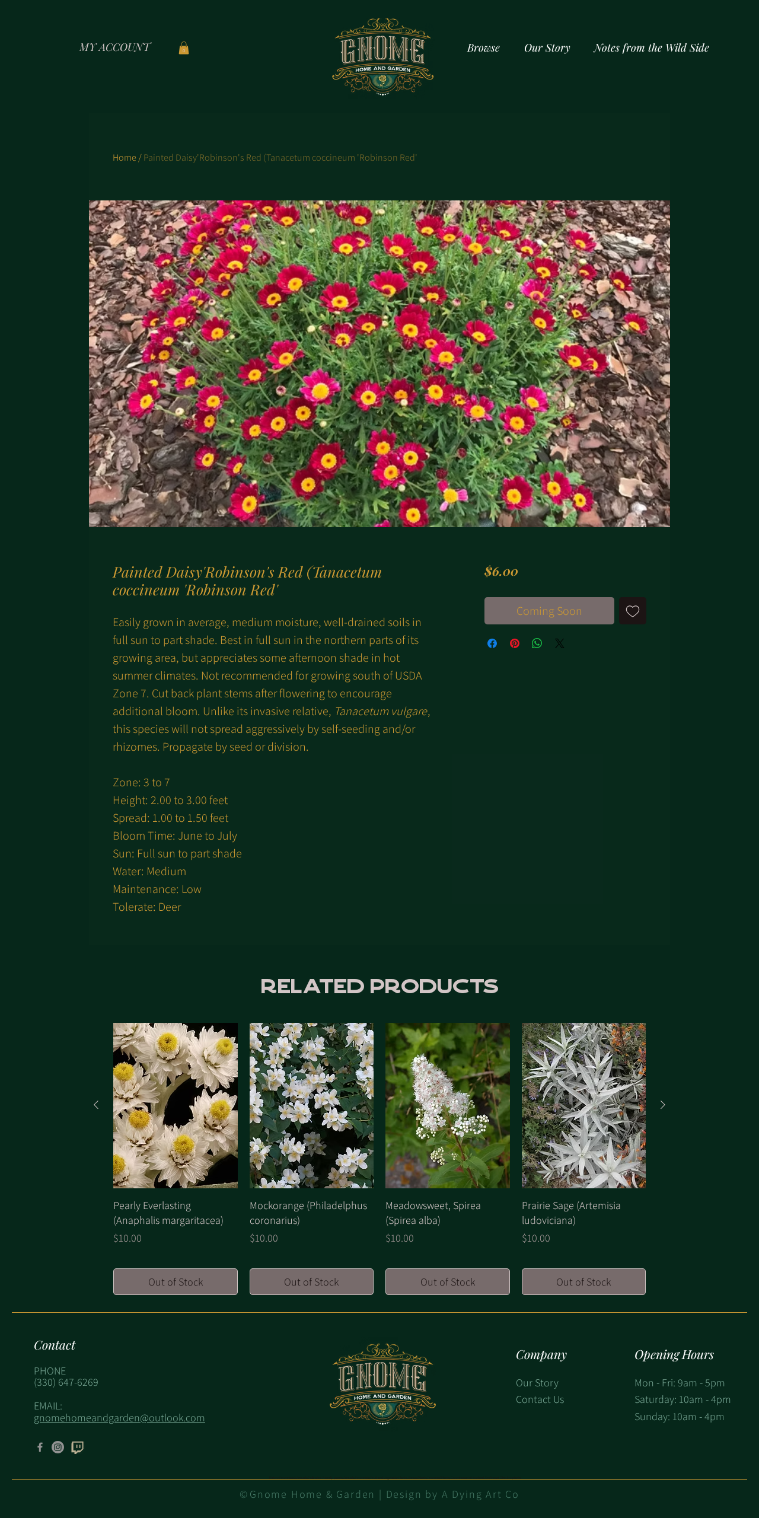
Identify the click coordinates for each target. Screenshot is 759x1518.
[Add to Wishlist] (632, 610)
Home (124, 157)
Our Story (537, 1382)
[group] (379, 1159)
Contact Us (540, 1399)
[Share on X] (560, 643)
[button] (183, 48)
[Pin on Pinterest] (515, 643)
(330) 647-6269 (66, 1382)
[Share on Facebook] (492, 643)
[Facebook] (40, 1447)
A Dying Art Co (480, 1494)
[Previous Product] (96, 1105)
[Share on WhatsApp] (537, 643)
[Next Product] (663, 1105)
